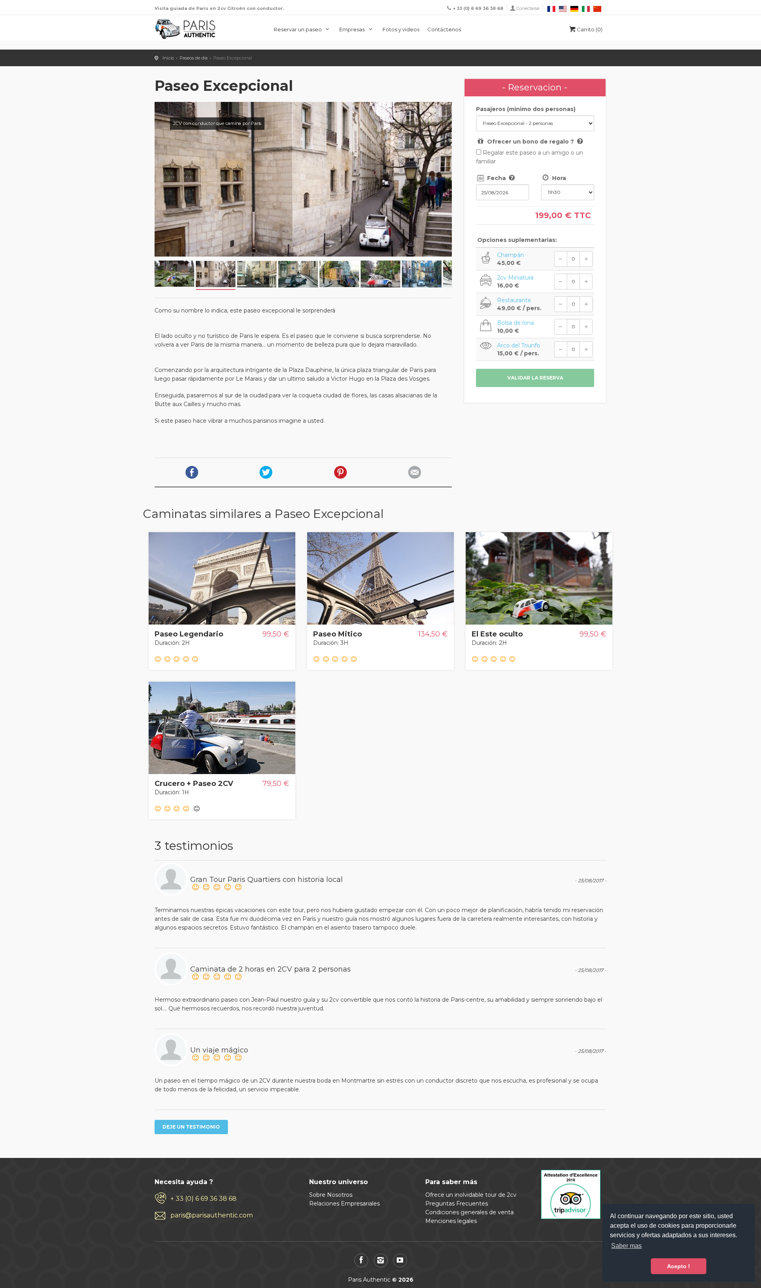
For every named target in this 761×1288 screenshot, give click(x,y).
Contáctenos (444, 29)
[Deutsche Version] (575, 8)
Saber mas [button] (626, 1245)
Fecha (496, 178)
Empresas (352, 29)
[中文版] (597, 8)
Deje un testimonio (191, 1127)
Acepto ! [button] (678, 1266)
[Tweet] (266, 471)
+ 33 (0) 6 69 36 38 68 (203, 1198)
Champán (510, 255)
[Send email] (414, 471)
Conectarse (527, 8)
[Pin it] (340, 471)
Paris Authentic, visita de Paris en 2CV (185, 29)
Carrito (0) (589, 29)
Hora (558, 178)
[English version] (563, 8)
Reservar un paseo (298, 29)
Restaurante (514, 300)
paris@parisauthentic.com (211, 1215)
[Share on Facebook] (191, 471)
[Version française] (552, 8)
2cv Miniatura (515, 277)
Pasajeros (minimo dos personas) (526, 109)
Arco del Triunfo (518, 345)
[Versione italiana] (586, 8)
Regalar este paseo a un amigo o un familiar (529, 157)
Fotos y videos (400, 29)
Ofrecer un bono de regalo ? (535, 141)
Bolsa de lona (515, 322)
